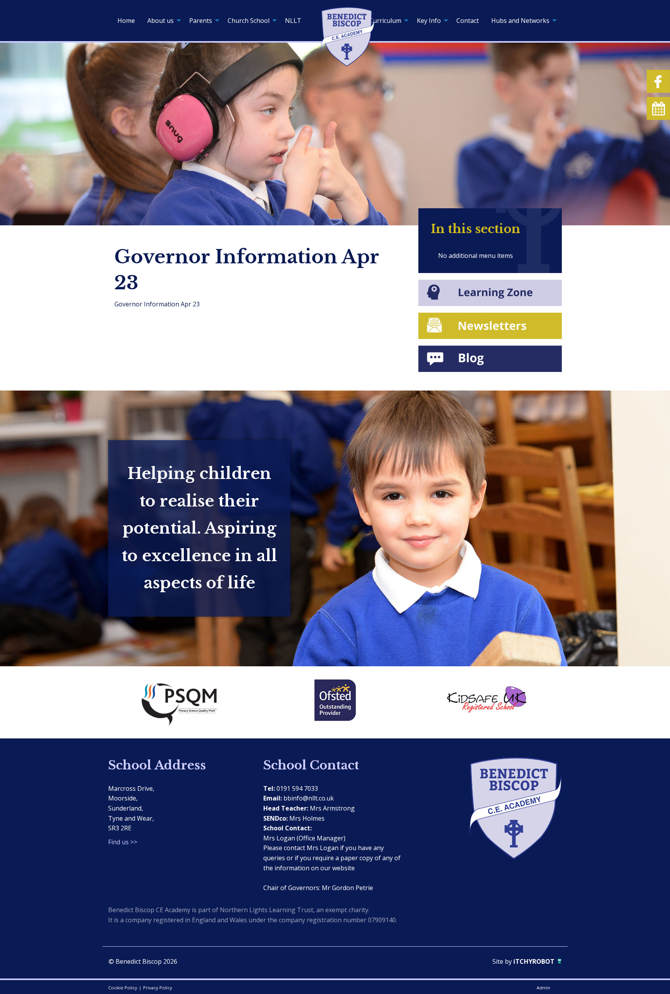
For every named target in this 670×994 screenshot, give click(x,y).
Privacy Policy (157, 988)
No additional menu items (475, 255)
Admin (543, 988)
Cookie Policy (122, 988)
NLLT (293, 20)
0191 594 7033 (297, 788)
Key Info (429, 20)
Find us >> (122, 842)
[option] (183, 702)
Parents (200, 20)
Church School (248, 20)
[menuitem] (126, 20)
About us (160, 20)
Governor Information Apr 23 (157, 304)
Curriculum (385, 20)
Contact (467, 20)
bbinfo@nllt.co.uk (308, 798)
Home (126, 20)
